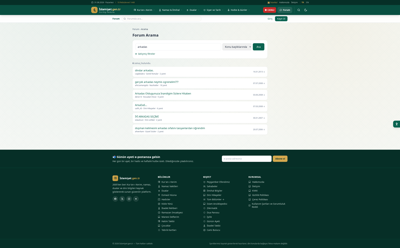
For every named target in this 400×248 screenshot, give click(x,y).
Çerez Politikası (260, 199)
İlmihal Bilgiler (214, 190)
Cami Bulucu (213, 229)
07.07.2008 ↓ (259, 83)
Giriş (270, 18)
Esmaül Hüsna (169, 195)
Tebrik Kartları (169, 229)
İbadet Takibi (213, 225)
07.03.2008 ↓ (259, 106)
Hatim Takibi (168, 221)
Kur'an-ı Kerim (169, 181)
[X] (122, 199)
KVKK (255, 190)
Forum (116, 18)
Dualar (165, 190)
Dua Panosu (213, 212)
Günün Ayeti (213, 221)
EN (307, 2)
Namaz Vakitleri (170, 186)
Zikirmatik (212, 208)
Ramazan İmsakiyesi (172, 212)
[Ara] (299, 10)
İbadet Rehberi (169, 208)
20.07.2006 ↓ (259, 129)
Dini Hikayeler (214, 195)
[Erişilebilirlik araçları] (396, 124)
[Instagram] (129, 199)
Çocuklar (166, 225)
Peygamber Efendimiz (218, 181)
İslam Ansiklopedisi (217, 203)
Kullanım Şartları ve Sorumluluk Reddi (268, 205)
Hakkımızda (284, 2)
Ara (259, 47)
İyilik (209, 216)
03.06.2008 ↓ (259, 95)
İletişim (294, 2)
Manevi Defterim (170, 216)
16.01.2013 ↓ (259, 72)
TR (303, 2)
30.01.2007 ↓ (259, 118)
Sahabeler (212, 186)
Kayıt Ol (281, 18)
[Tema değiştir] (305, 10)
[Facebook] (115, 199)
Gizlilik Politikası (260, 195)
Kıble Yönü (167, 203)
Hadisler (166, 199)
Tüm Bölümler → (215, 199)
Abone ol (280, 158)
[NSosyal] (136, 199)
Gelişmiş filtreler (146, 53)
